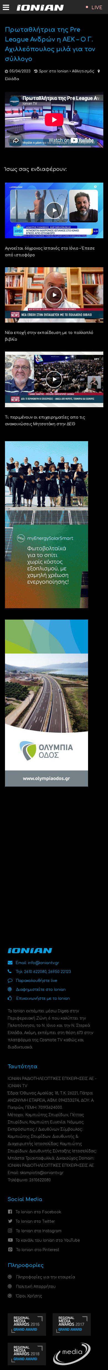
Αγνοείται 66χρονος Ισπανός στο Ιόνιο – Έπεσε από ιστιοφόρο (50, 251)
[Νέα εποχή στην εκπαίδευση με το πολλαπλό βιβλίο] (54, 295)
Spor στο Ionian (53, 71)
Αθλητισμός (83, 71)
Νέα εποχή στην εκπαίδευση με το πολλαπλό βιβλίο (49, 336)
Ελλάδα (12, 79)
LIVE (96, 7)
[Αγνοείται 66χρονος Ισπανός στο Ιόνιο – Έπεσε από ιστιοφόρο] (54, 210)
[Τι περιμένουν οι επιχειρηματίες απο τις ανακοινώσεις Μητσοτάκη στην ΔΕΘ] (54, 379)
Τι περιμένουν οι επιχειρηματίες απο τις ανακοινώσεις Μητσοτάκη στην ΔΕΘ (45, 420)
